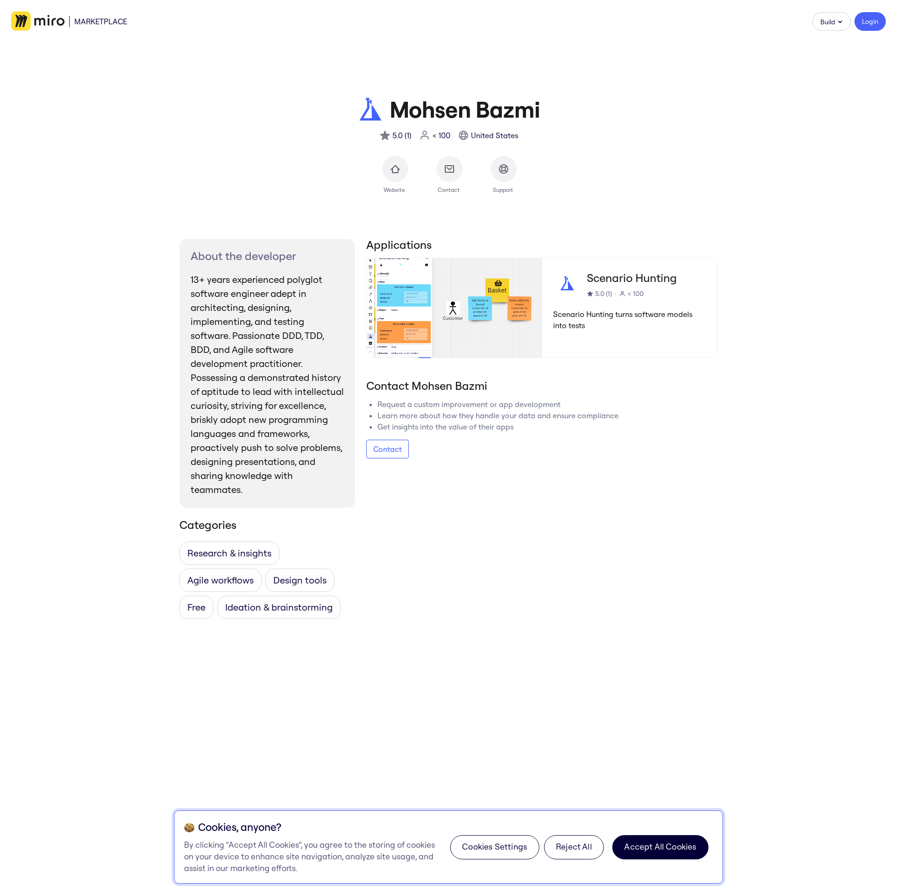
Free (196, 607)
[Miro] (37, 21)
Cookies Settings (494, 846)
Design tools (300, 580)
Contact (387, 449)
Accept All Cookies (660, 846)
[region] (448, 847)
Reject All (574, 846)
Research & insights (229, 553)
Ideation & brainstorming (279, 607)
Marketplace (100, 21)
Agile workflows (220, 580)
